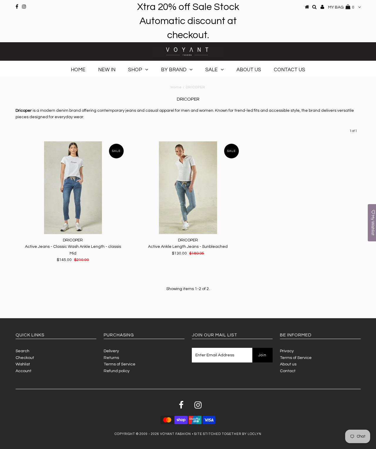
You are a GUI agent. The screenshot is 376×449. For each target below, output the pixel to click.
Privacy (287, 351)
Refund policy (117, 371)
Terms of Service (119, 364)
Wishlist (23, 364)
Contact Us (289, 69)
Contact (288, 371)
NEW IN (106, 69)
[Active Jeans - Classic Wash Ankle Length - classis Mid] (73, 188)
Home (78, 69)
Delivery (111, 351)
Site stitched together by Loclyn (227, 434)
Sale (211, 69)
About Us (248, 69)
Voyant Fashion (175, 434)
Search (22, 351)
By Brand (174, 69)
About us (288, 364)
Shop (135, 69)
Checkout (25, 358)
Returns (111, 358)
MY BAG (341, 7)
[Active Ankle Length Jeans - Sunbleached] (187, 188)
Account (23, 371)
